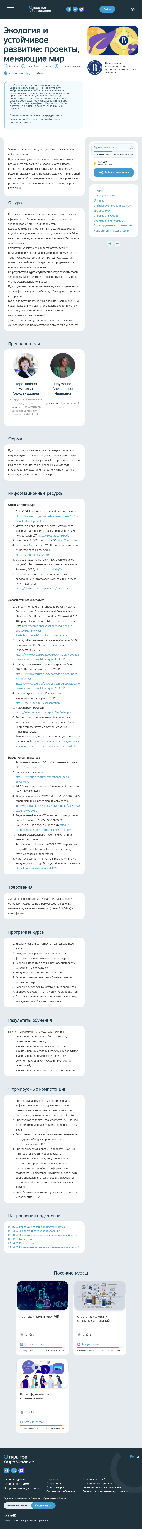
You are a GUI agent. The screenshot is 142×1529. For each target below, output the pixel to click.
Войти (107, 9)
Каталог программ (16, 1484)
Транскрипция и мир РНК (39, 1317)
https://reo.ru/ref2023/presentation (38, 703)
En (138, 1456)
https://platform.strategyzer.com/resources (42, 588)
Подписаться (43, 1505)
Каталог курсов (14, 1479)
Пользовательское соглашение (101, 1487)
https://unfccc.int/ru (28, 767)
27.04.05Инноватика (21, 1243)
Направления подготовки (111, 230)
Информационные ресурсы (112, 205)
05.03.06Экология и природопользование (34, 1231)
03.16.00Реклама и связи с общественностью (36, 1226)
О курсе (99, 190)
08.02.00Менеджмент (21, 1239)
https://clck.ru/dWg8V (49, 569)
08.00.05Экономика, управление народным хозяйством (42, 1235)
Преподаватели (104, 195)
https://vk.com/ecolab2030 (32, 554)
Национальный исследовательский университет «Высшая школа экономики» (120, 67)
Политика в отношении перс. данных (105, 1491)
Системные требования (60, 1491)
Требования (102, 210)
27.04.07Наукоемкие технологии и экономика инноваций (43, 1247)
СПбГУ (30, 1334)
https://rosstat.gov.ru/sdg (53, 535)
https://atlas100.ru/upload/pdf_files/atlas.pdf (43, 712)
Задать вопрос (55, 1487)
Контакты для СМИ (93, 1479)
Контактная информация (97, 1483)
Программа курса (106, 215)
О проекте (52, 1479)
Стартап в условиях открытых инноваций (93, 1319)
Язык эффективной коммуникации (34, 1396)
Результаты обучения (108, 220)
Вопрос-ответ (54, 1483)
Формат (99, 200)
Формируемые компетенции (113, 225)
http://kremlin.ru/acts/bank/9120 (36, 868)
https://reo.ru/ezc (67, 540)
